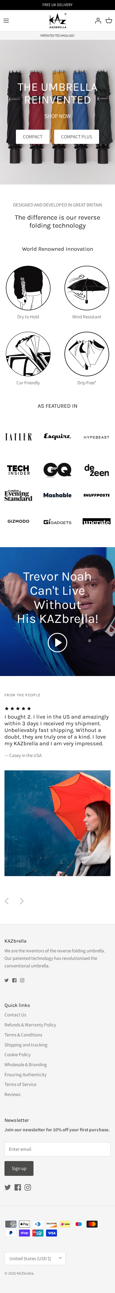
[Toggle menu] (6, 20)
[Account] (96, 20)
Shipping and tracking (25, 1045)
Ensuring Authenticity (25, 1074)
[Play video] (57, 642)
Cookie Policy (17, 1054)
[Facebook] (14, 980)
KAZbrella (25, 1273)
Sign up (19, 1168)
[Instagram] (22, 980)
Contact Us (15, 1015)
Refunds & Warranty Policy (30, 1025)
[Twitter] (6, 980)
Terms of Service (20, 1084)
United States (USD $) (30, 1258)
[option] (57, 784)
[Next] (22, 901)
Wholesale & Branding (25, 1064)
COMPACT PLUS (76, 137)
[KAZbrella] (58, 20)
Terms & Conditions (23, 1035)
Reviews (12, 1094)
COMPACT (32, 137)
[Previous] (7, 901)
